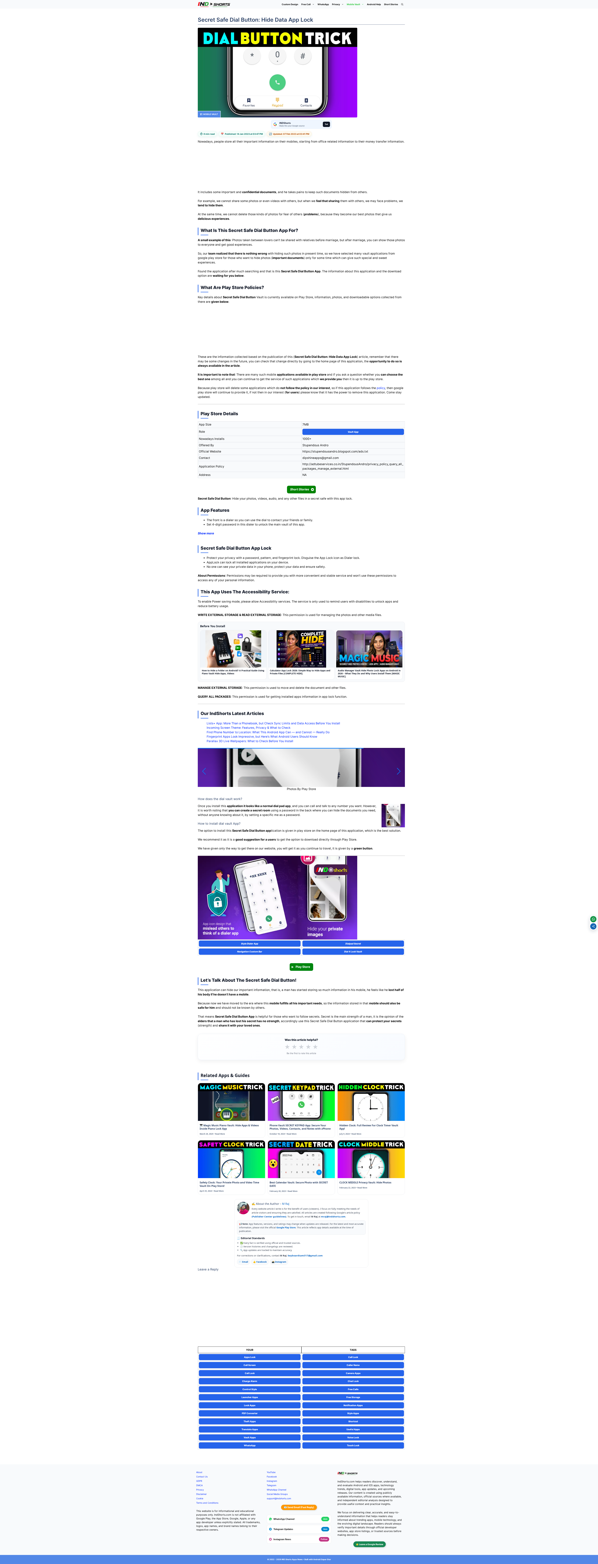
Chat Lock (353, 1381)
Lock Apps (249, 1405)
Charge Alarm (249, 1381)
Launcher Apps (250, 1397)
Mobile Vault (353, 4)
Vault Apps (250, 1437)
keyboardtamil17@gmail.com (305, 1255)
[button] (402, 4)
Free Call (306, 4)
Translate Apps (250, 1429)
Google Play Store (286, 1227)
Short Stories (391, 4)
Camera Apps (353, 1373)
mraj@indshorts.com (333, 1216)
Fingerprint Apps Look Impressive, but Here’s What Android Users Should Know (262, 736)
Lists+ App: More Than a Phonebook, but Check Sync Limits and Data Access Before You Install (273, 723)
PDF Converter (250, 1413)
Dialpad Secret (353, 943)
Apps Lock (249, 1357)
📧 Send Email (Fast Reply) (299, 1507)
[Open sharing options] (593, 926)
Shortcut (353, 1421)
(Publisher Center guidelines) (269, 1216)
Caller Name (353, 1365)
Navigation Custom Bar (249, 951)
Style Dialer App (249, 943)
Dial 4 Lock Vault (353, 951)
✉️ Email (243, 1261)
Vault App (353, 432)
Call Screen (250, 1365)
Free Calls (353, 1389)
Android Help (374, 4)
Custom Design (290, 4)
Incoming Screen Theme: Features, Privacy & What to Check (248, 728)
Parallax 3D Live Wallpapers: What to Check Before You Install (250, 741)
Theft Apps (250, 1421)
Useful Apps (353, 1429)
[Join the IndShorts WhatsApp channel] (593, 919)
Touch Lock (353, 1445)
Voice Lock (353, 1437)
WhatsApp (323, 4)
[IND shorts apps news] (214, 4)
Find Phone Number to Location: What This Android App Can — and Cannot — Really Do (268, 732)
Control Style (249, 1389)
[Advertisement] (301, 167)
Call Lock (353, 1357)
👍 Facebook (260, 1261)
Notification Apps (353, 1405)
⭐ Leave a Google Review (369, 1544)
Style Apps (353, 1413)
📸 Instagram (279, 1261)
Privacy (336, 4)
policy (381, 388)
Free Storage (353, 1397)
